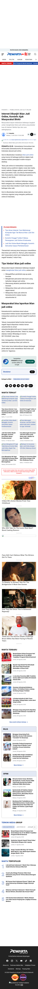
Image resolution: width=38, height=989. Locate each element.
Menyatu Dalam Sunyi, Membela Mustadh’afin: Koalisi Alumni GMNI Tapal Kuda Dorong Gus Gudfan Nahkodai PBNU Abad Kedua (23, 781)
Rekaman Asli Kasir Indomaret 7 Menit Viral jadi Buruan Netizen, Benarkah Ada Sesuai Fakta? (20, 890)
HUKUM (19, 59)
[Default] (31, 134)
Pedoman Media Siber (16, 965)
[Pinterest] (22, 385)
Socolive (17, 985)
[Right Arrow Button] (35, 59)
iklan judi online (28, 155)
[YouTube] (21, 961)
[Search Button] (35, 54)
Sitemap (18, 969)
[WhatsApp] (26, 385)
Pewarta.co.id (14, 972)
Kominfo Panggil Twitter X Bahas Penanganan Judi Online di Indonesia (28, 410)
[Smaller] (28, 134)
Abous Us (6, 965)
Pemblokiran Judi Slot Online (21, 379)
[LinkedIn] (31, 961)
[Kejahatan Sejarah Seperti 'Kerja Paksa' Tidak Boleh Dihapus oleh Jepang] (5, 843)
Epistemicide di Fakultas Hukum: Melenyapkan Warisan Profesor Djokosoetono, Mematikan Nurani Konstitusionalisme (23, 792)
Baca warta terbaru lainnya (18, 722)
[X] (14, 385)
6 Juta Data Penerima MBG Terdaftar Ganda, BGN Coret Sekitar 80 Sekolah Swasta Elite (24, 677)
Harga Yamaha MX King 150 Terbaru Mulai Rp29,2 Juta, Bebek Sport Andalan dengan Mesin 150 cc (23, 851)
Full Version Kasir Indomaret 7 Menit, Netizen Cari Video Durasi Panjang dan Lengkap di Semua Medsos (21, 899)
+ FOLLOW (30, 361)
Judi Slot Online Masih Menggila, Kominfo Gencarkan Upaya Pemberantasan (9, 435)
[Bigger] (34, 134)
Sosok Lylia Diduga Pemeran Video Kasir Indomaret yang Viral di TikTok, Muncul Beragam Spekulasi (21, 874)
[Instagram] (12, 961)
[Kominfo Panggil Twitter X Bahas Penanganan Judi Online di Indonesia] (28, 401)
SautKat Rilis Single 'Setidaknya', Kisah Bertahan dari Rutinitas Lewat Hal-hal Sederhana (23, 756)
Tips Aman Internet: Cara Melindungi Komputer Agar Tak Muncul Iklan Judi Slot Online (19, 232)
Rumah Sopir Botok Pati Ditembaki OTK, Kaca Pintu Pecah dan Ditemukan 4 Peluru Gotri (23, 666)
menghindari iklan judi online (16, 270)
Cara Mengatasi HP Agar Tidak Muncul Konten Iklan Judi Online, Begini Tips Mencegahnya (10, 459)
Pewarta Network (28, 972)
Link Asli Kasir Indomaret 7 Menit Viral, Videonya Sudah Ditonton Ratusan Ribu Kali (21, 866)
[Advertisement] (19, 19)
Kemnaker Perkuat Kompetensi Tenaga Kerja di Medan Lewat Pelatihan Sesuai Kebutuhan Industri (22, 746)
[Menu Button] (3, 54)
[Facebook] (10, 385)
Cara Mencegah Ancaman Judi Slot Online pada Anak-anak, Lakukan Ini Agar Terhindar (28, 435)
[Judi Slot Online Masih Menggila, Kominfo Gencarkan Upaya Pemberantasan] (10, 424)
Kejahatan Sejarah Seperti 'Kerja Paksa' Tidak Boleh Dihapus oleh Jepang (23, 841)
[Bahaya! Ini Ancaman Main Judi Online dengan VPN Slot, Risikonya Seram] (28, 448)
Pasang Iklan (26, 969)
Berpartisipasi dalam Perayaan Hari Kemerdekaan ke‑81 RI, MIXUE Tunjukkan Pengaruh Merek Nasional (24, 655)
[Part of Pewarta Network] (19, 951)
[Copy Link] (6, 385)
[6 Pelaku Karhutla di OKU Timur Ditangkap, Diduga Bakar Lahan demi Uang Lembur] (6, 702)
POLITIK (11, 59)
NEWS (4, 59)
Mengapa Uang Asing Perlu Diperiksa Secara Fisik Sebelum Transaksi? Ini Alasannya (24, 711)
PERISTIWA (28, 59)
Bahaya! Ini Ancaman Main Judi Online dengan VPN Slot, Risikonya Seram (28, 458)
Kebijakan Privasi (30, 965)
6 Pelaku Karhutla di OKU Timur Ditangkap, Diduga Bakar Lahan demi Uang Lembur (24, 700)
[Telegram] (18, 385)
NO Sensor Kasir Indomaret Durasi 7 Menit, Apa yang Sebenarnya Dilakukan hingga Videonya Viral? (20, 883)
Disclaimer (11, 969)
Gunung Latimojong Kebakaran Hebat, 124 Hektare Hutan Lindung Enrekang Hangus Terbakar (23, 689)
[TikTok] (26, 961)
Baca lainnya (18, 765)
